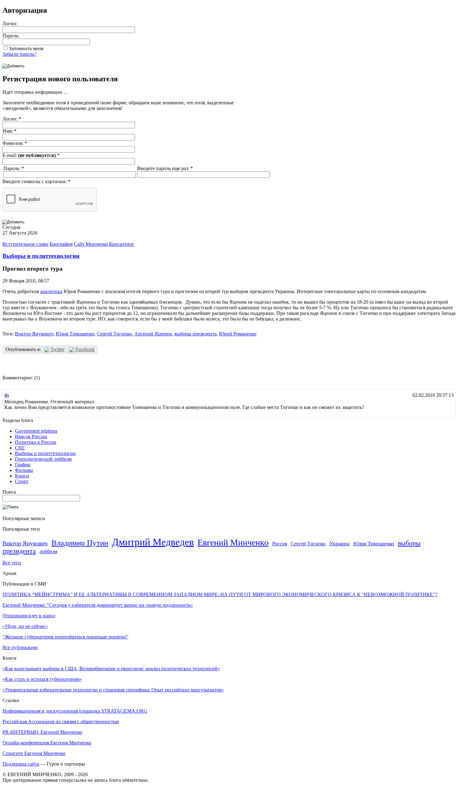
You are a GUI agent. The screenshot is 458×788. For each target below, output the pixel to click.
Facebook (85, 349)
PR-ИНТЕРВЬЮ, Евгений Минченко (42, 732)
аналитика (51, 291)
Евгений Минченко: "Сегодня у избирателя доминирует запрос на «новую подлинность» (97, 605)
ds (6, 395)
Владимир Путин (79, 543)
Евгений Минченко (233, 542)
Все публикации (20, 647)
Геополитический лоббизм (43, 459)
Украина (339, 543)
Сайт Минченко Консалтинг (104, 244)
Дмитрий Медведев (153, 542)
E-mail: (31, 155)
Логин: (9, 23)
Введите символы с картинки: (36, 181)
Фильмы (24, 470)
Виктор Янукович (34, 333)
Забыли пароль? (19, 54)
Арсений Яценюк (153, 333)
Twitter (57, 349)
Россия (279, 544)
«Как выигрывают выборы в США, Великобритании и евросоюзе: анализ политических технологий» (111, 668)
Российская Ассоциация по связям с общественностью (60, 721)
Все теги (11, 562)
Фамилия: (14, 143)
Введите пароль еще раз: (165, 168)
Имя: (9, 131)
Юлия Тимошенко (75, 333)
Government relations (36, 431)
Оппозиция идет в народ (28, 615)
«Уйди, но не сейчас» (25, 626)
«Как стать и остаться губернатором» (42, 679)
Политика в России (35, 442)
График (23, 464)
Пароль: (10, 35)
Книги (22, 475)
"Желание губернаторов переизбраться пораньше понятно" (65, 636)
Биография (61, 244)
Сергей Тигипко (114, 333)
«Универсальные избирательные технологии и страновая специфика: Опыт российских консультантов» (113, 689)
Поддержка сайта (20, 764)
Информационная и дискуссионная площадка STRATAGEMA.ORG (74, 711)
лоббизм (48, 551)
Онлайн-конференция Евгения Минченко (46, 742)
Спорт (21, 481)
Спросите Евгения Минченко (33, 753)
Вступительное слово (25, 244)
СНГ (20, 447)
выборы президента (195, 333)
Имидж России (31, 436)
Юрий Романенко (237, 333)
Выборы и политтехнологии (40, 256)
